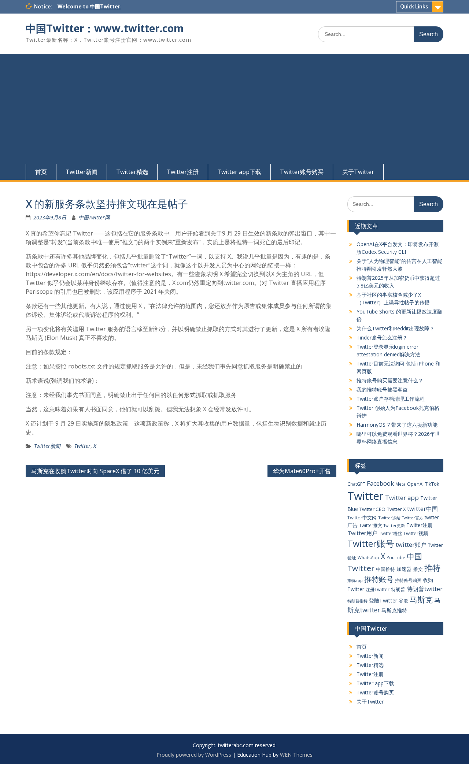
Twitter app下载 (239, 172)
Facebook (380, 483)
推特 (432, 568)
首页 (41, 172)
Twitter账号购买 (302, 172)
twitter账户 (411, 544)
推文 (418, 569)
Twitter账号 (370, 543)
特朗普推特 (357, 601)
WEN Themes (296, 754)
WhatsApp (368, 557)
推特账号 (379, 579)
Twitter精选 (132, 172)
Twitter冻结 (389, 517)
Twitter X (396, 509)
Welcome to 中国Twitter (89, 6)
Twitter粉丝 (390, 533)
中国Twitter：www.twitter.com (105, 28)
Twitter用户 (362, 533)
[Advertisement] (234, 109)
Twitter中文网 (362, 517)
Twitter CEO (372, 509)
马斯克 (421, 599)
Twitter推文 (370, 525)
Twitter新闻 (81, 172)
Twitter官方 (412, 517)
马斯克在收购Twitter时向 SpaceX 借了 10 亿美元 (95, 471)
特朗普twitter (425, 589)
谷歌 (403, 600)
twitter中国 (422, 508)
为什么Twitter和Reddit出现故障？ (396, 328)
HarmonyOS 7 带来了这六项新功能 (397, 424)
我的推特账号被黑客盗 (382, 389)
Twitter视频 (415, 533)
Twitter (82, 445)
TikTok (432, 484)
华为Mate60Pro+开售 (302, 471)
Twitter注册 (183, 172)
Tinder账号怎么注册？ (382, 337)
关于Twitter (358, 172)
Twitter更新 (394, 525)
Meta (400, 484)
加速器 (404, 568)
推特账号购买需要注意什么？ (390, 380)
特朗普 (398, 589)
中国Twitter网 (94, 217)
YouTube (396, 557)
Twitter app (402, 497)
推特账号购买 (408, 580)
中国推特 (385, 569)
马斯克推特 (394, 610)
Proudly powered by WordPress (193, 754)
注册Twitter (377, 589)
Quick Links (414, 6)
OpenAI (415, 484)
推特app (355, 580)
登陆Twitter (383, 600)
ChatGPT (356, 484)
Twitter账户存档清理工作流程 (391, 398)
